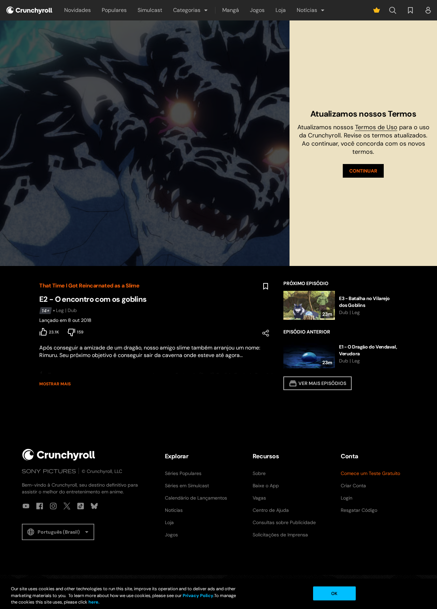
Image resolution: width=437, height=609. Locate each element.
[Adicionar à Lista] (265, 286)
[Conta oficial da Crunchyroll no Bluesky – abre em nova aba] (94, 506)
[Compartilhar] (265, 333)
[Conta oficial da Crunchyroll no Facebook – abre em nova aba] (40, 506)
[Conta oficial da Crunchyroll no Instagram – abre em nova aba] (53, 506)
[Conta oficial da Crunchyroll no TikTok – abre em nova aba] (80, 506)
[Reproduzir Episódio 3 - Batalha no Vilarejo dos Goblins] (340, 305)
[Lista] (410, 10)
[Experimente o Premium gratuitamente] (376, 10)
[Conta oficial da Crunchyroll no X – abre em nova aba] (67, 506)
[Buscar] (392, 10)
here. (93, 602)
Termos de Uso (376, 127)
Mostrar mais (55, 384)
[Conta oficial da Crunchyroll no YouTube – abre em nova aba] (26, 506)
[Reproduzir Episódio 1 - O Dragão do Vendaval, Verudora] (340, 353)
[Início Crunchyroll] (59, 454)
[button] (191, 10)
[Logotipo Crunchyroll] (29, 10)
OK (334, 593)
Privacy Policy (198, 595)
